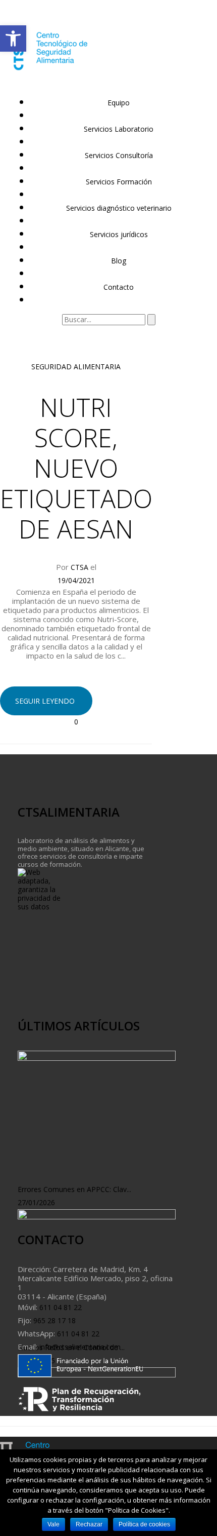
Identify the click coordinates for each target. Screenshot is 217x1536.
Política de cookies (144, 1524)
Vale (53, 1524)
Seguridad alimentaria (76, 366)
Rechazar (89, 1524)
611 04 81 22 (59, 1307)
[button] (13, 38)
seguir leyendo (45, 701)
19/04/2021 (76, 580)
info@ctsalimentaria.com (79, 1347)
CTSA (79, 567)
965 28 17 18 (53, 1320)
